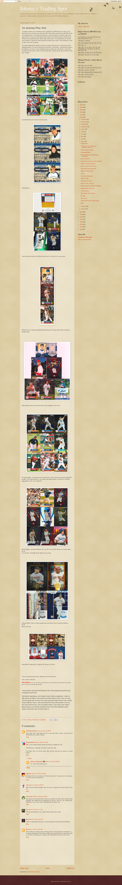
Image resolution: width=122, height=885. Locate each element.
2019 (81, 214)
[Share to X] (53, 720)
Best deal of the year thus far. (88, 168)
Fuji (27, 785)
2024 (81, 109)
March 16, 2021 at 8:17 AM (36, 809)
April (82, 139)
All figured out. (84, 143)
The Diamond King (31, 731)
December (84, 119)
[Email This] (50, 720)
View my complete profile (84, 239)
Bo (27, 829)
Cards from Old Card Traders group (90, 200)
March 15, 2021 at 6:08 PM (44, 731)
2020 (81, 212)
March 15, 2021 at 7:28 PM (39, 773)
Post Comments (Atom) (33, 871)
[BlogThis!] (52, 720)
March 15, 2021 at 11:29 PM (36, 785)
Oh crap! (83, 195)
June (82, 134)
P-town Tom (29, 796)
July (82, 131)
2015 (81, 224)
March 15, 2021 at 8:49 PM (52, 761)
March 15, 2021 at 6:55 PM (41, 742)
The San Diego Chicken (87, 150)
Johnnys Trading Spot (36, 761)
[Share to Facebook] (55, 720)
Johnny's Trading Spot (44, 8)
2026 (81, 104)
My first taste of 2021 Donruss (89, 166)
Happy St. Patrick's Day (87, 171)
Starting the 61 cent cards (87, 188)
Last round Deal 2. (85, 158)
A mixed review (85, 191)
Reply (27, 737)
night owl (28, 773)
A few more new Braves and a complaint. (91, 161)
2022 (81, 114)
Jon (27, 809)
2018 (81, 217)
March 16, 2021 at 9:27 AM (36, 819)
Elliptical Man (30, 742)
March (83, 141)
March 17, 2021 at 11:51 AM (35, 829)
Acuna (82, 173)
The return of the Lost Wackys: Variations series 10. (89, 146)
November (84, 121)
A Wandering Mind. (86, 152)
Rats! (82, 203)
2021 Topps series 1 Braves (88, 193)
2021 (81, 117)
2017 (81, 219)
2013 (81, 229)
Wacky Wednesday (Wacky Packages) (91, 186)
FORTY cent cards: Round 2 (88, 163)
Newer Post (24, 868)
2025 (81, 107)
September (84, 126)
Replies (30, 758)
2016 (81, 222)
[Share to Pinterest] (57, 720)
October (83, 124)
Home (47, 868)
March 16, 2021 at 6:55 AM (40, 796)
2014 (81, 227)
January (83, 209)
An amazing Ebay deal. (87, 176)
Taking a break (84, 178)
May (82, 136)
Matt (27, 819)
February (83, 206)
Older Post (70, 868)
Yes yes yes (84, 198)
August (83, 129)
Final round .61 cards (86, 181)
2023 (81, 112)
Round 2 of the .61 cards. (87, 183)
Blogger (69, 881)
